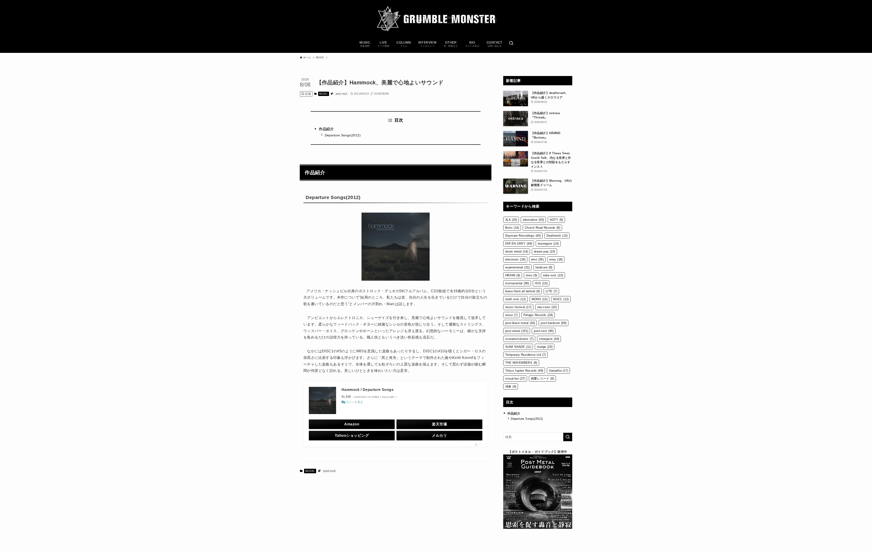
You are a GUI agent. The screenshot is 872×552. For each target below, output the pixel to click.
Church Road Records (542, 227)
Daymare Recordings (523, 235)
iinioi (531, 275)
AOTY (556, 219)
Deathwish (557, 235)
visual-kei (515, 378)
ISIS (541, 283)
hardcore (543, 267)
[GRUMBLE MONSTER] (436, 19)
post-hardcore (553, 323)
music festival (518, 307)
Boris (512, 227)
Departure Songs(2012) (343, 135)
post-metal (516, 331)
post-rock (341, 93)
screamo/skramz (519, 339)
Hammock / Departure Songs (368, 390)
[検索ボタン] (511, 43)
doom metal (516, 251)
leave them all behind (522, 291)
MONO (540, 299)
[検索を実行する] (567, 437)
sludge (544, 346)
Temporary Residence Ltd (525, 354)
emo (537, 259)
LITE (551, 291)
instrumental (517, 283)
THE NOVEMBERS (521, 362)
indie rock (553, 275)
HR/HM (512, 275)
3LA (511, 219)
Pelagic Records (538, 315)
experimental (517, 267)
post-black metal (520, 323)
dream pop (544, 251)
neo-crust (547, 307)
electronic (515, 259)
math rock (515, 299)
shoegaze (549, 339)
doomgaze (548, 243)
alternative (533, 219)
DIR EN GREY (518, 243)
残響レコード (542, 378)
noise (511, 315)
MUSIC (323, 93)
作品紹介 (326, 129)
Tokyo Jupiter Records (524, 370)
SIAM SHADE (518, 346)
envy (556, 259)
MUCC (561, 299)
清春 (510, 386)
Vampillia (558, 370)
